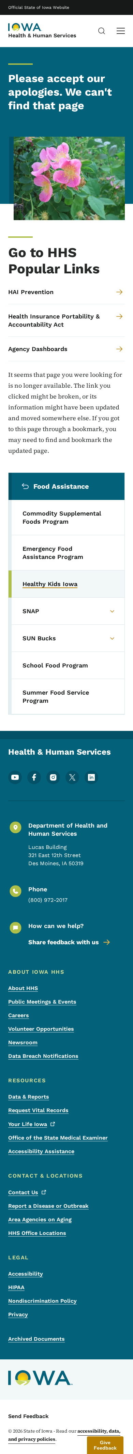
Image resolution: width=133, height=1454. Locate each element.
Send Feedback (28, 1416)
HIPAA (16, 1287)
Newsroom (23, 1042)
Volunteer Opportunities (41, 1029)
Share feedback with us (63, 942)
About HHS (23, 988)
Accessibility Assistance (41, 1151)
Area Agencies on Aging (40, 1219)
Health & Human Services (42, 35)
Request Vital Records (38, 1110)
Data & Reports (28, 1096)
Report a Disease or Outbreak (48, 1206)
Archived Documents (36, 1339)
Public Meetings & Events (42, 1002)
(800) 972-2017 (48, 900)
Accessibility (25, 1274)
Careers (18, 1015)
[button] (105, 1445)
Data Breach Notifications (43, 1056)
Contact (23, 1192)
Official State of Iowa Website (38, 7)
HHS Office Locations (37, 1233)
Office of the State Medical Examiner (58, 1138)
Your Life (27, 1124)
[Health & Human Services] (25, 27)
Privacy (18, 1314)
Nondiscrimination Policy (42, 1301)
